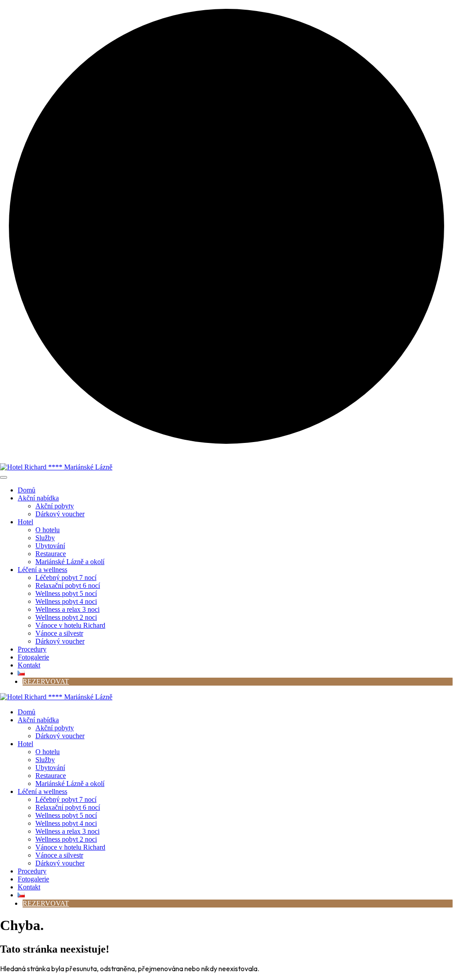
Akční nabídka (38, 498)
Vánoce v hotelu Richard (70, 625)
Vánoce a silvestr (59, 633)
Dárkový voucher (59, 514)
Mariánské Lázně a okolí (69, 561)
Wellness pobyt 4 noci (66, 601)
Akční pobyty (54, 506)
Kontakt (29, 665)
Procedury (32, 649)
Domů (26, 490)
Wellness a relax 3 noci (67, 609)
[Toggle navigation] (3, 477)
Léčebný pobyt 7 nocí (65, 577)
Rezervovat (46, 681)
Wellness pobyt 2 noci (66, 617)
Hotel (25, 522)
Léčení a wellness (42, 569)
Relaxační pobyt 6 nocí (67, 585)
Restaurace (50, 553)
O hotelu (47, 530)
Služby (45, 537)
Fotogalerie (33, 657)
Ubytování (50, 545)
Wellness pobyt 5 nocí (66, 593)
